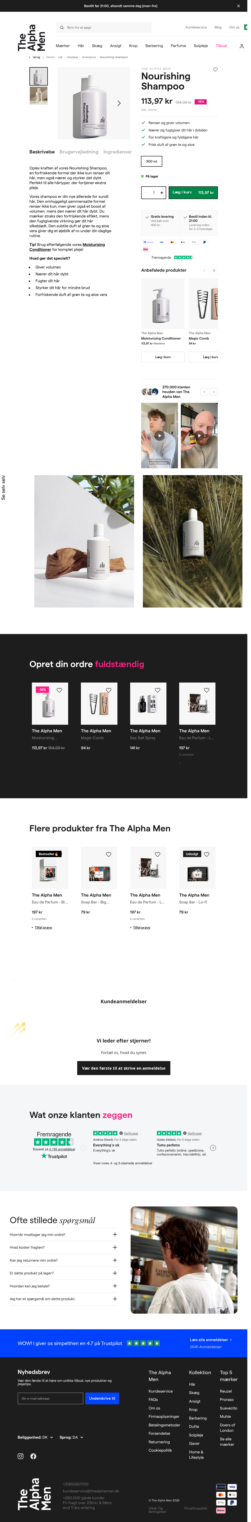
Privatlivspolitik (195, 1508)
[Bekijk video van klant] (159, 435)
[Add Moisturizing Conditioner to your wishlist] (59, 690)
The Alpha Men (160, 1376)
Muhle (225, 1417)
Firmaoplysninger (164, 1417)
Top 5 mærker (229, 1376)
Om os (154, 1408)
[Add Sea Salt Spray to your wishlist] (158, 690)
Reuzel (226, 1391)
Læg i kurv (163, 357)
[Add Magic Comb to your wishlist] (108, 690)
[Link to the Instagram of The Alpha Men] (21, 1456)
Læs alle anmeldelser (209, 1340)
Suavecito (229, 1408)
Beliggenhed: (30, 1437)
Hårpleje (72, 57)
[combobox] (105, 27)
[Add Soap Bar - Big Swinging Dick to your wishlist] (108, 855)
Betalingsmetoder (164, 1425)
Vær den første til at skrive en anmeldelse (123, 1068)
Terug (36, 57)
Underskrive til (102, 1398)
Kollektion (200, 1372)
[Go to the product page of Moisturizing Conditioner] (163, 303)
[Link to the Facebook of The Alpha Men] (33, 1456)
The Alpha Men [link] (156, 69)
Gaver (194, 1444)
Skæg (194, 1393)
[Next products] (214, 270)
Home (50, 57)
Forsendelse (159, 1434)
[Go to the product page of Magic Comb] (210, 303)
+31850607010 (75, 1484)
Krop (193, 1410)
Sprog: (66, 1437)
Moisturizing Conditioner (161, 338)
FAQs (153, 1400)
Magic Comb (199, 338)
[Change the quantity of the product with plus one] (162, 193)
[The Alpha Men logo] (31, 38)
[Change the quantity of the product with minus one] (146, 193)
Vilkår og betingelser (157, 1510)
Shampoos (89, 57)
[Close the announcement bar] (238, 6)
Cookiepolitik (160, 1450)
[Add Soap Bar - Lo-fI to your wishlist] (207, 855)
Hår (60, 57)
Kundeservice (161, 1391)
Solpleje (196, 1435)
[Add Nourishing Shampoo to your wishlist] (215, 69)
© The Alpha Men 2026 (164, 1500)
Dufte (194, 1427)
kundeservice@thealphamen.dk (91, 1491)
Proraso (227, 1400)
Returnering (159, 1442)
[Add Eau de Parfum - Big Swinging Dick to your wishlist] (59, 855)
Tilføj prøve (190, 763)
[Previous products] (204, 270)
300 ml (151, 161)
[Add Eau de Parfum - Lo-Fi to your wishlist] (207, 690)
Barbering (198, 1418)
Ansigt (195, 1401)
